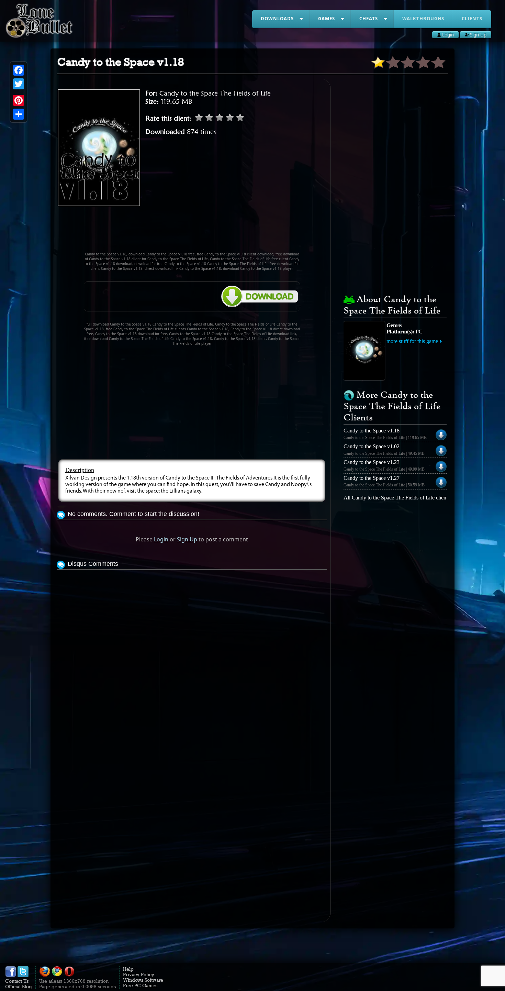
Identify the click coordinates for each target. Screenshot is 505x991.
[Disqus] (192, 658)
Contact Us (17, 981)
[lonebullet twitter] (23, 975)
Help (128, 969)
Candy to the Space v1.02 (372, 446)
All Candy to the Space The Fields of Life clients (397, 497)
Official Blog (18, 986)
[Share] (18, 114)
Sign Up (187, 539)
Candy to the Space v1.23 (372, 462)
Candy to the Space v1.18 (372, 430)
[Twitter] (18, 84)
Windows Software (143, 980)
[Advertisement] (192, 232)
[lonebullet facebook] (10, 975)
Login (161, 539)
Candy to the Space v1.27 (372, 478)
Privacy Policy (138, 974)
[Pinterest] (18, 100)
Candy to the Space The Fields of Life (215, 93)
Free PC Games (140, 985)
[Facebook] (18, 70)
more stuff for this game (412, 341)
